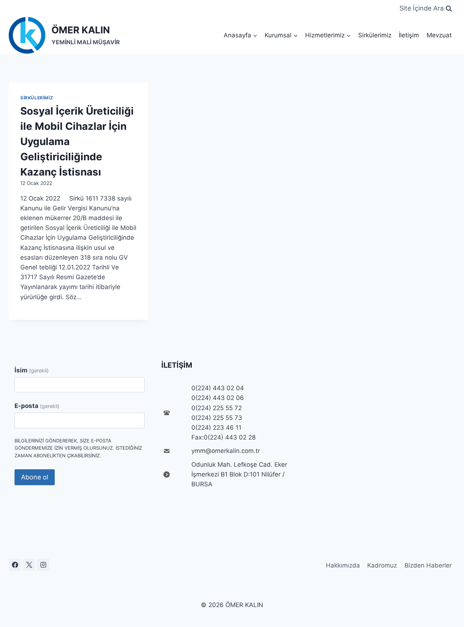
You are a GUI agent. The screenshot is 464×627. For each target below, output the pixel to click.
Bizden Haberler (428, 565)
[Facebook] (15, 564)
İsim (31, 370)
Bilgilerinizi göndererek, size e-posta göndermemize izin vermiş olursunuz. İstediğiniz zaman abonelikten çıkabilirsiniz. (78, 448)
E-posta (36, 405)
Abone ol (34, 477)
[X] (29, 564)
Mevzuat (439, 35)
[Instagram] (43, 564)
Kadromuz (382, 565)
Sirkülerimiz (375, 35)
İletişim (409, 35)
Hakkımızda (343, 565)
